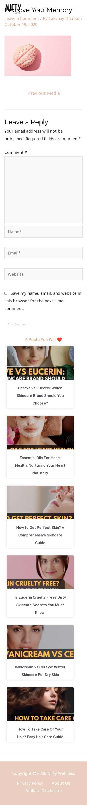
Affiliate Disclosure (43, 790)
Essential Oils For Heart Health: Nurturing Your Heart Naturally (40, 465)
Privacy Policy (30, 783)
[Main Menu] (77, 9)
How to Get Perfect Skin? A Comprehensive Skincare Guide (40, 535)
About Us (61, 783)
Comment (15, 152)
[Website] (43, 275)
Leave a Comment (21, 18)
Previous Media (44, 93)
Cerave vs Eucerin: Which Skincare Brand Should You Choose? (40, 395)
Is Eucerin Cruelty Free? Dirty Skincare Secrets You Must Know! (40, 605)
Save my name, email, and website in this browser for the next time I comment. (42, 300)
